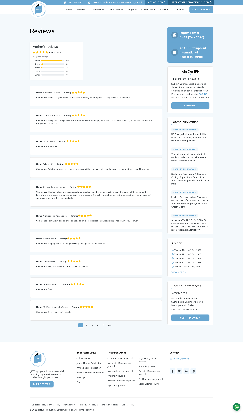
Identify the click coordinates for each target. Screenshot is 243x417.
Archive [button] (164, 9)
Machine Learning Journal (120, 371)
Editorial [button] (81, 9)
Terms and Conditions (108, 405)
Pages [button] (131, 9)
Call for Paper (83, 358)
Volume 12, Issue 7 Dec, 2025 (187, 250)
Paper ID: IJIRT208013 (184, 215)
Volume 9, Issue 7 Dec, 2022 (187, 266)
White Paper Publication (88, 367)
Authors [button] (97, 9)
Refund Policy (69, 405)
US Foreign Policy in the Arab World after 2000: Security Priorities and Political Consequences (189, 137)
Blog (78, 382)
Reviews (179, 9)
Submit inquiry (189, 317)
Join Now (189, 105)
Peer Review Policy (87, 405)
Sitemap (80, 377)
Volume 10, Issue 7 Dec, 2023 (187, 262)
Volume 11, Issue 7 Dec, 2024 (187, 258)
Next (110, 325)
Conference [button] (114, 9)
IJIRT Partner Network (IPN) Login (190, 2)
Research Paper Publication (90, 372)
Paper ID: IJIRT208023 (184, 149)
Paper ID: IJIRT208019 (184, 169)
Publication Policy (38, 405)
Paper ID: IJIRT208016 (184, 192)
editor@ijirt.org (181, 358)
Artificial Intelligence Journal (121, 380)
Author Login (155, 2)
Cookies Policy (128, 405)
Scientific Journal (147, 366)
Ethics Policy (54, 405)
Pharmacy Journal (116, 375)
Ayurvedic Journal (116, 385)
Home (69, 9)
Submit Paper (200, 9)
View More (177, 272)
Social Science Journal (149, 383)
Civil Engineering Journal (151, 379)
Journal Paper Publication (89, 363)
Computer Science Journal (120, 358)
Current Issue (148, 9)
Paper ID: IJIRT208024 (185, 129)
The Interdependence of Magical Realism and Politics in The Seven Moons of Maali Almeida (188, 157)
